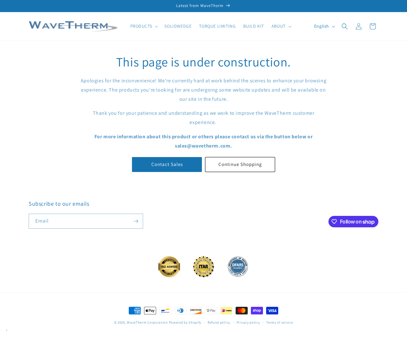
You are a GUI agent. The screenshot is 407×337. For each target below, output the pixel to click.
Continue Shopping (240, 164)
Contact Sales (167, 164)
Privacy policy (248, 322)
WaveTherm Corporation (147, 322)
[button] (144, 26)
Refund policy (219, 322)
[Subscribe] (136, 221)
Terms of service (279, 322)
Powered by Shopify (185, 322)
